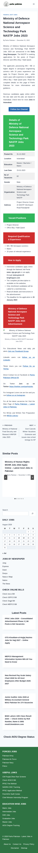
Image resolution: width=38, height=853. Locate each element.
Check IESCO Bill (9, 780)
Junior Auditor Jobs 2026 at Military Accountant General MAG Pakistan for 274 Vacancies (19, 700)
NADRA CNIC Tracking (11, 787)
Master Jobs (7, 822)
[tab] (15, 498)
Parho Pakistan (10, 40)
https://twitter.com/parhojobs (21, 387)
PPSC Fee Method (9, 784)
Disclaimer (15, 848)
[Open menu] (34, 4)
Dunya (4, 573)
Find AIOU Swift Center (11, 794)
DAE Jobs (6, 815)
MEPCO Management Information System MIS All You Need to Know (18, 659)
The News (6, 584)
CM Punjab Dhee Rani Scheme (14, 777)
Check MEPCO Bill (9, 604)
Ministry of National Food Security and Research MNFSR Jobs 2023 (9, 431)
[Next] (32, 477)
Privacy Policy (28, 844)
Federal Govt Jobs (10, 14)
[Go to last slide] (5, 477)
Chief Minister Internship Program (15, 797)
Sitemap (24, 848)
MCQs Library (12, 416)
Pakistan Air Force (9, 759)
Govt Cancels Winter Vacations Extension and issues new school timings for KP (29, 433)
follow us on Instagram (15, 395)
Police (4, 766)
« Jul (4, 553)
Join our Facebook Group (18, 351)
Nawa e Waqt (7, 577)
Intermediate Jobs (9, 812)
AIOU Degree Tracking (11, 825)
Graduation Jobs (8, 818)
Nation (4, 580)
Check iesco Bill (8, 594)
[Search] (32, 513)
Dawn (4, 570)
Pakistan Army (7, 756)
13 (19, 538)
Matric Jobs (6, 808)
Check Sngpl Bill (8, 601)
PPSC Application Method (12, 791)
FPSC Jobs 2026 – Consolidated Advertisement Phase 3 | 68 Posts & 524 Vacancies (19, 621)
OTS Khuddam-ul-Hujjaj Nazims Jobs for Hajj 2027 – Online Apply (18, 640)
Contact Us (17, 844)
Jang (4, 563)
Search (5, 510)
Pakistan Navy (7, 763)
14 (24, 538)
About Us (7, 844)
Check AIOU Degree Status (19, 736)
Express (5, 566)
